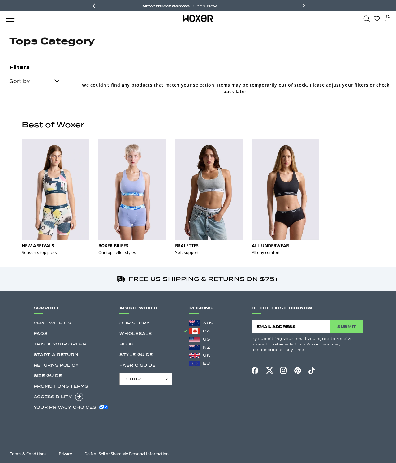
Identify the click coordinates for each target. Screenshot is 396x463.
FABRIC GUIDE (137, 365)
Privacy (65, 454)
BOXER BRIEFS (113, 245)
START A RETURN (56, 354)
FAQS (41, 333)
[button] (10, 18)
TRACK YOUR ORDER (60, 344)
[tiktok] (311, 370)
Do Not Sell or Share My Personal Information (126, 454)
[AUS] (194, 323)
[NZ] (194, 347)
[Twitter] (269, 370)
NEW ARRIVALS (38, 245)
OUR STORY (134, 323)
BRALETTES (187, 245)
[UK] (194, 355)
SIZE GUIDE (48, 375)
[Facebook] (255, 370)
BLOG (126, 344)
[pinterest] (297, 370)
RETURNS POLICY (56, 365)
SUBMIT (346, 326)
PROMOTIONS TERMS (61, 386)
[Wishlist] (376, 18)
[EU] (194, 363)
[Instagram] (283, 370)
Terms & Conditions (28, 454)
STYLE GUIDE (136, 354)
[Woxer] (198, 18)
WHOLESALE (135, 333)
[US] (194, 339)
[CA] (194, 331)
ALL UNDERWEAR (270, 245)
